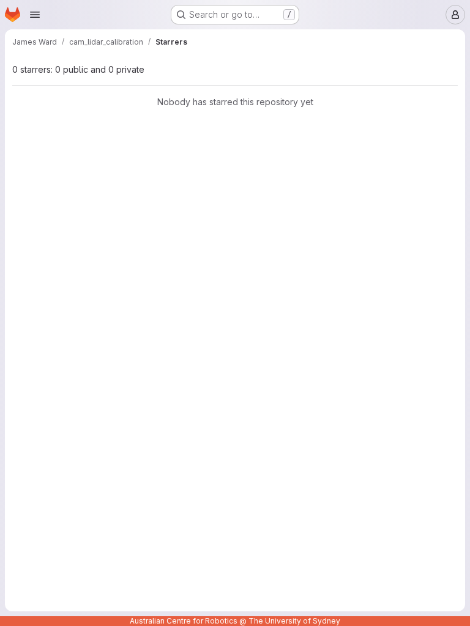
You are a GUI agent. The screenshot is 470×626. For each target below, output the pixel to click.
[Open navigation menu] (35, 14)
